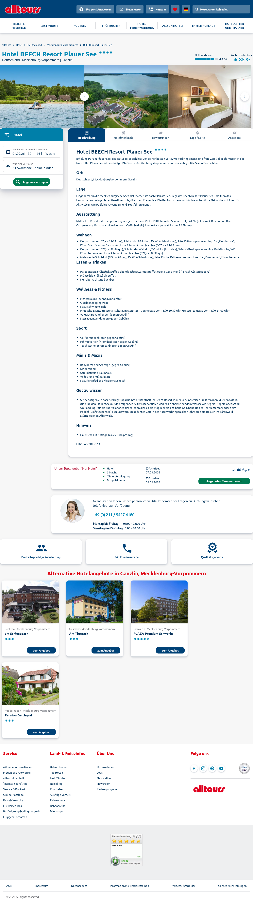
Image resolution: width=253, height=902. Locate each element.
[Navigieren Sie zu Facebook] (194, 768)
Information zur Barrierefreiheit (129, 885)
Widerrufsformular (183, 885)
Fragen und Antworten (17, 772)
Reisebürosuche (13, 800)
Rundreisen (57, 789)
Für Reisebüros (12, 805)
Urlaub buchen (59, 767)
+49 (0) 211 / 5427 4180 (113, 514)
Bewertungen (160, 137)
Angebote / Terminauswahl (224, 481)
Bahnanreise (57, 805)
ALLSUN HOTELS (172, 26)
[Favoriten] (175, 9)
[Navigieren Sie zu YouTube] (221, 768)
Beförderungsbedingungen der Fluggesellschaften (22, 814)
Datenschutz (79, 885)
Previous (84, 96)
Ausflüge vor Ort (60, 794)
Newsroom (103, 783)
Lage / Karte (197, 137)
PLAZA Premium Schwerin (153, 633)
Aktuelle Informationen (17, 767)
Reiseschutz (57, 800)
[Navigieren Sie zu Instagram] (203, 768)
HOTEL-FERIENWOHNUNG (142, 25)
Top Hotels (56, 772)
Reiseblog (56, 783)
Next (244, 96)
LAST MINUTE (49, 26)
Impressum (41, 885)
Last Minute (57, 778)
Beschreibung (86, 137)
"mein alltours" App (15, 783)
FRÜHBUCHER (111, 26)
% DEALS (80, 26)
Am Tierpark (78, 633)
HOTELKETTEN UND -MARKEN (234, 25)
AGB (9, 885)
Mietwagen (57, 811)
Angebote (234, 137)
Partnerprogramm (108, 789)
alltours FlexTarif (13, 778)
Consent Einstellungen (232, 885)
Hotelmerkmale (123, 137)
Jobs (100, 772)
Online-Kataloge (13, 794)
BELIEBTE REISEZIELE (18, 25)
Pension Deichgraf (18, 715)
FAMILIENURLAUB (203, 26)
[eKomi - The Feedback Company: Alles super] (126, 850)
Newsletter (104, 778)
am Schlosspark (16, 633)
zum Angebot (41, 650)
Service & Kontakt (14, 789)
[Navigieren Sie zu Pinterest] (212, 768)
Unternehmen (105, 767)
